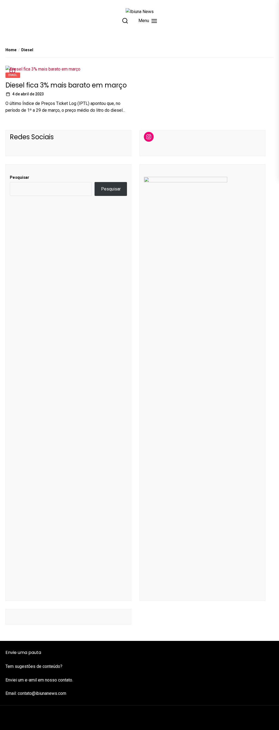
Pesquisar (19, 177)
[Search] (125, 20)
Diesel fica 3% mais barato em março (66, 85)
